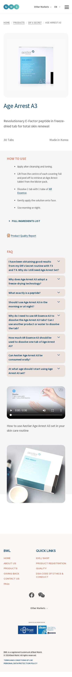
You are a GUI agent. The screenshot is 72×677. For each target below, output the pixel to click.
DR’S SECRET (35, 22)
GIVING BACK (11, 573)
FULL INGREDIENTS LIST (26, 221)
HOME (7, 22)
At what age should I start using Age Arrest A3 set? (31, 371)
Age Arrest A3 (20, 106)
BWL (7, 551)
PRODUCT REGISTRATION (51, 563)
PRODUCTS (19, 22)
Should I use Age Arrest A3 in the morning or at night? (28, 304)
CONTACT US (11, 578)
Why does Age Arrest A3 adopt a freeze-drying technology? (28, 281)
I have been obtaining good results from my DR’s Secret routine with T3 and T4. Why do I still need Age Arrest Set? (34, 266)
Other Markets (41, 6)
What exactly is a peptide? (25, 293)
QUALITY (41, 568)
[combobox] (58, 7)
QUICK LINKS (46, 551)
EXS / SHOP (42, 558)
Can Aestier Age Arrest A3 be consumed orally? (25, 357)
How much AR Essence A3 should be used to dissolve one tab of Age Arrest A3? (32, 342)
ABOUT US (10, 563)
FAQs (6, 583)
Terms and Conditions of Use (18, 660)
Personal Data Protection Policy (20, 663)
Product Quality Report (23, 235)
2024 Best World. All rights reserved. (21, 655)
